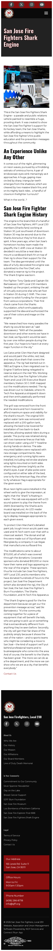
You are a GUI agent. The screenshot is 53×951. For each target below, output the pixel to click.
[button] (46, 13)
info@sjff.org (13, 904)
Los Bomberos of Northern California (22, 808)
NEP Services (32, 929)
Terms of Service (12, 835)
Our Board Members (14, 759)
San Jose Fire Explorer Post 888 (19, 813)
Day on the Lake (12, 790)
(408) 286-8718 (14, 900)
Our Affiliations (11, 754)
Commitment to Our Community (20, 781)
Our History (9, 745)
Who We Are (10, 741)
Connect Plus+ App (13, 932)
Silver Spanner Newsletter (16, 786)
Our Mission (9, 750)
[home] (9, 13)
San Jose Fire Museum (15, 804)
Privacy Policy (10, 840)
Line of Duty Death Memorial (18, 763)
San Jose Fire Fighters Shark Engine (21, 817)
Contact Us (10, 673)
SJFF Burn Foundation (15, 799)
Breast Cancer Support (15, 795)
